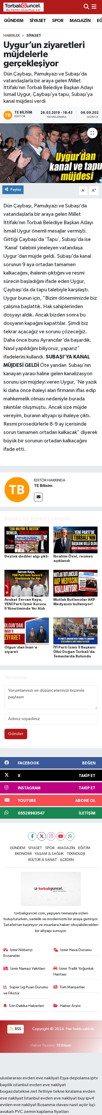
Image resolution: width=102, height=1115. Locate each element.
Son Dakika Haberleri (26, 1006)
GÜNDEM (13, 20)
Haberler (11, 35)
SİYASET (38, 20)
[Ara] (86, 7)
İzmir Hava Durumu (76, 950)
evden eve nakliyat (18, 1105)
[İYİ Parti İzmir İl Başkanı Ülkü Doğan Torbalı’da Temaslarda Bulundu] (75, 631)
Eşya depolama (74, 1078)
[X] (41, 836)
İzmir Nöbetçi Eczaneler (18, 953)
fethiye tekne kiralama (60, 1091)
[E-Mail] (38, 497)
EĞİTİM (84, 848)
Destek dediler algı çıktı (26, 556)
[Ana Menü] (94, 7)
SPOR (58, 20)
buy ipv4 (86, 1098)
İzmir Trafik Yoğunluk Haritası (73, 971)
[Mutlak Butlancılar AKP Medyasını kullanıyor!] (75, 583)
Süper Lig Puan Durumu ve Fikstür (25, 990)
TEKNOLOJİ (76, 854)
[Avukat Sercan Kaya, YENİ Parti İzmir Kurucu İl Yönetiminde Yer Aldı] (26, 583)
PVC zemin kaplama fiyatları (42, 1111)
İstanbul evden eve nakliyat (50, 1098)
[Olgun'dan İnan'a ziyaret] (26, 631)
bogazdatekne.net (19, 1091)
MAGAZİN (80, 20)
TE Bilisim (43, 486)
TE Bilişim (63, 1045)
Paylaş (15, 189)
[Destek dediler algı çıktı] (26, 540)
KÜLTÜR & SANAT (42, 860)
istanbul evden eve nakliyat (39, 1085)
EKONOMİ (23, 854)
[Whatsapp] (70, 836)
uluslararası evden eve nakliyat (29, 1078)
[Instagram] (51, 836)
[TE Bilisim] (17, 489)
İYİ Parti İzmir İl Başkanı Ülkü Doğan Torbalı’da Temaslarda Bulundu (74, 652)
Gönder (16, 734)
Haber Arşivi (70, 1006)
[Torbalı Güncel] (23, 7)
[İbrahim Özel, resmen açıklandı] (75, 540)
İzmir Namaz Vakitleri (27, 969)
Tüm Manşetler (72, 987)
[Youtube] (60, 836)
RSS (17, 1029)
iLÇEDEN (67, 860)
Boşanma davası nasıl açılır (62, 1105)
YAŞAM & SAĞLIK (49, 854)
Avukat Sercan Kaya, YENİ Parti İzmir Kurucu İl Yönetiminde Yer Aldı (25, 604)
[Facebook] (32, 836)
